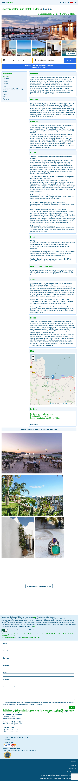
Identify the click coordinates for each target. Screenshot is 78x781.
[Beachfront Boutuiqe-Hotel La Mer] (52, 377)
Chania (32, 81)
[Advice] (57, 3)
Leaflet (52, 403)
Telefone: (6, 665)
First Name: (7, 651)
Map (4, 96)
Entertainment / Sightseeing (13, 89)
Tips (56, 14)
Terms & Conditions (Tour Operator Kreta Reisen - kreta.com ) (58, 775)
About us (73, 765)
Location (6, 79)
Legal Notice (72, 768)
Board (5, 86)
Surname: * (7, 658)
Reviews (6, 99)
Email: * (5, 672)
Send (72, 707)
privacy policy (28, 702)
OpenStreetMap (64, 403)
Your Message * (9, 687)
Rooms (5, 84)
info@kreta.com (16, 724)
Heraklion (37, 109)
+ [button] (33, 356)
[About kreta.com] (60, 3)
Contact (73, 762)
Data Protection (71, 772)
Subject (6, 680)
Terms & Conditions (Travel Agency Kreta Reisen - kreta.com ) (58, 778)
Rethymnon (53, 81)
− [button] (33, 359)
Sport (5, 91)
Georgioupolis (45, 14)
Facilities (6, 81)
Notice (5, 94)
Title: (5, 644)
